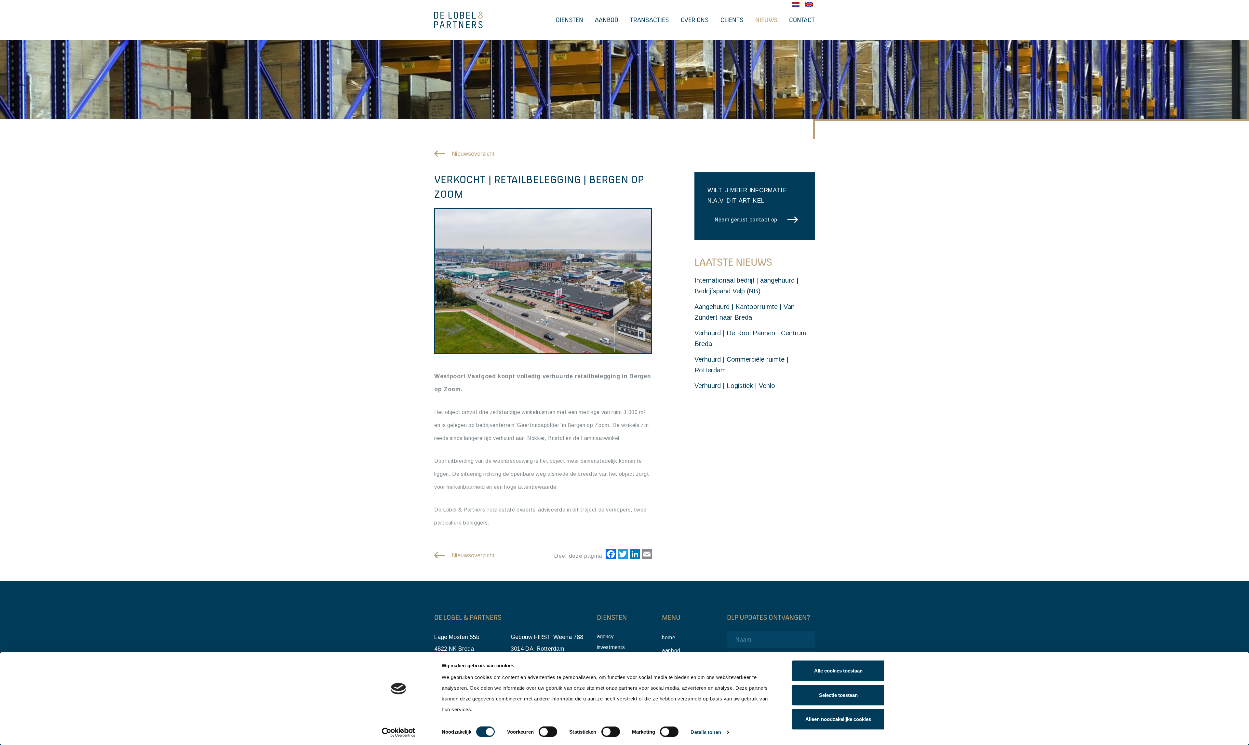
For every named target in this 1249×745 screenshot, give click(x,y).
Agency (605, 636)
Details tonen (706, 732)
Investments (611, 647)
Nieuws (766, 19)
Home (669, 637)
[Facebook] (610, 555)
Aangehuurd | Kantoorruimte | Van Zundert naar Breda (744, 312)
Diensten (569, 19)
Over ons (695, 19)
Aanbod (606, 19)
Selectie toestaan (838, 695)
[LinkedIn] (634, 555)
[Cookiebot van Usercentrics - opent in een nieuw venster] (398, 732)
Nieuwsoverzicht (473, 154)
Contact (802, 19)
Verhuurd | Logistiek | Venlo (734, 385)
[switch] (548, 732)
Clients (732, 19)
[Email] (646, 555)
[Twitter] (622, 555)
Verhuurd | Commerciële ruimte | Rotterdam (741, 365)
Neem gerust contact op (746, 219)
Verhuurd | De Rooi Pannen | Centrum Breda (750, 338)
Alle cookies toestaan (838, 670)
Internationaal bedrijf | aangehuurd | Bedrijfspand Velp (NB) (746, 286)
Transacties (649, 19)
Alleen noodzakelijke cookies (838, 719)
